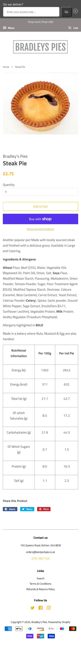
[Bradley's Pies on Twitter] (33, 608)
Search (40, 578)
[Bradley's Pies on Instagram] (49, 608)
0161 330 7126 (40, 558)
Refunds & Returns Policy (40, 589)
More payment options (40, 229)
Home (6, 67)
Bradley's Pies (39, 622)
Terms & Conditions (40, 584)
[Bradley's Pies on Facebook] (40, 608)
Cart (75, 28)
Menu (11, 28)
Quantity (9, 184)
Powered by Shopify (59, 622)
